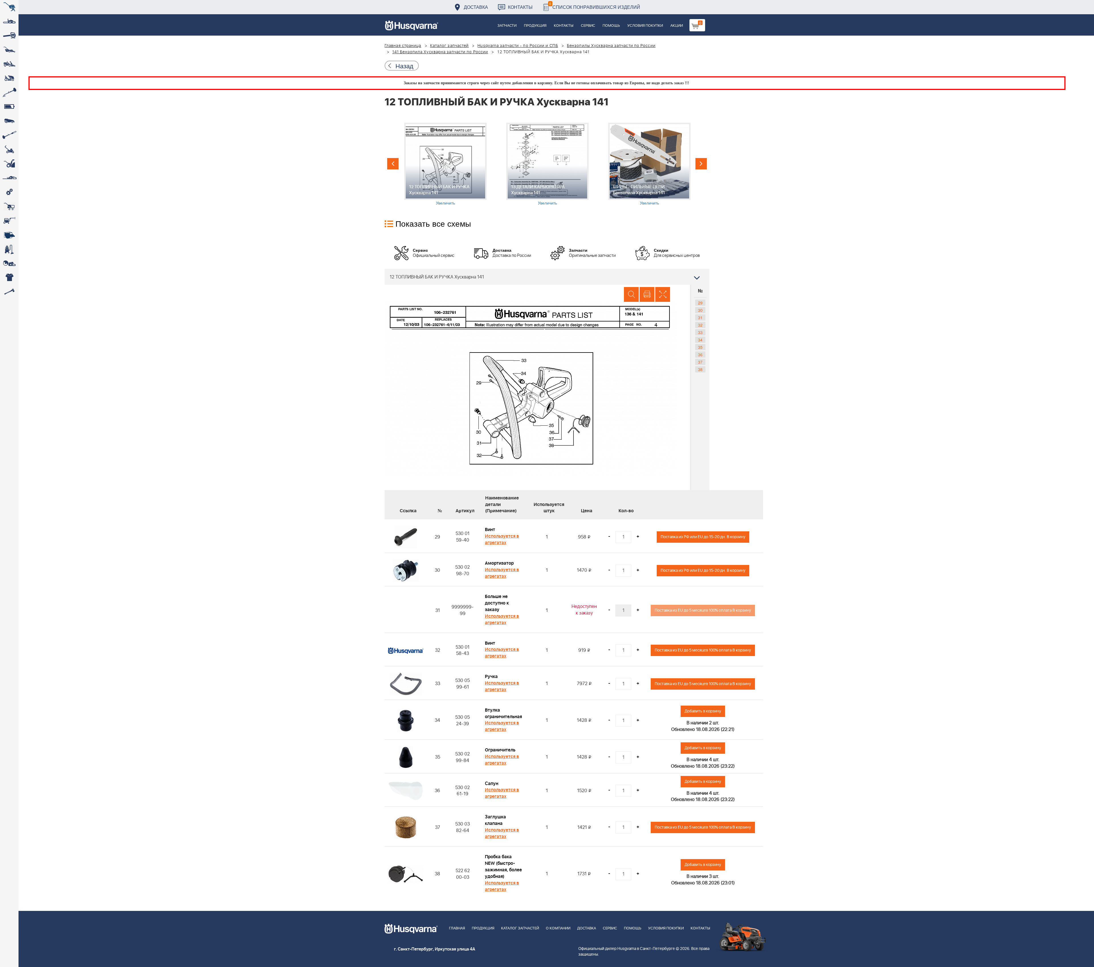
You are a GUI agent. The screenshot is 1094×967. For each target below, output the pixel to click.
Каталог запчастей (449, 46)
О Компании (558, 928)
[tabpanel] (445, 164)
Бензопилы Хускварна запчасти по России (611, 46)
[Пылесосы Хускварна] (9, 249)
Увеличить (445, 203)
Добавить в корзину (703, 711)
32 (700, 325)
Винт (490, 529)
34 (700, 340)
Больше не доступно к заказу (497, 603)
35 (700, 347)
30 (700, 310)
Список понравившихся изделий (594, 5)
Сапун (491, 783)
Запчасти (507, 25)
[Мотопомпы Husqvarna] (9, 235)
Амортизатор (499, 563)
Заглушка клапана (495, 820)
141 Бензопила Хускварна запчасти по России (440, 52)
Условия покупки (645, 25)
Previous (393, 163)
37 (700, 362)
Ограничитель (500, 750)
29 (700, 303)
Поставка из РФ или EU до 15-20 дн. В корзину (703, 537)
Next (701, 163)
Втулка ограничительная (503, 713)
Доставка (476, 7)
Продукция (535, 25)
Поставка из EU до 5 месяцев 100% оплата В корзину (703, 610)
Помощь (611, 25)
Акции (676, 25)
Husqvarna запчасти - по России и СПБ (517, 46)
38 (700, 369)
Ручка (491, 676)
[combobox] (547, 277)
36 (700, 354)
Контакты (520, 7)
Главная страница (403, 46)
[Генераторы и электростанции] (9, 206)
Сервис (588, 25)
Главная (457, 928)
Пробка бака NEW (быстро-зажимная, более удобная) (503, 866)
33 (700, 332)
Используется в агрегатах (502, 539)
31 (700, 317)
